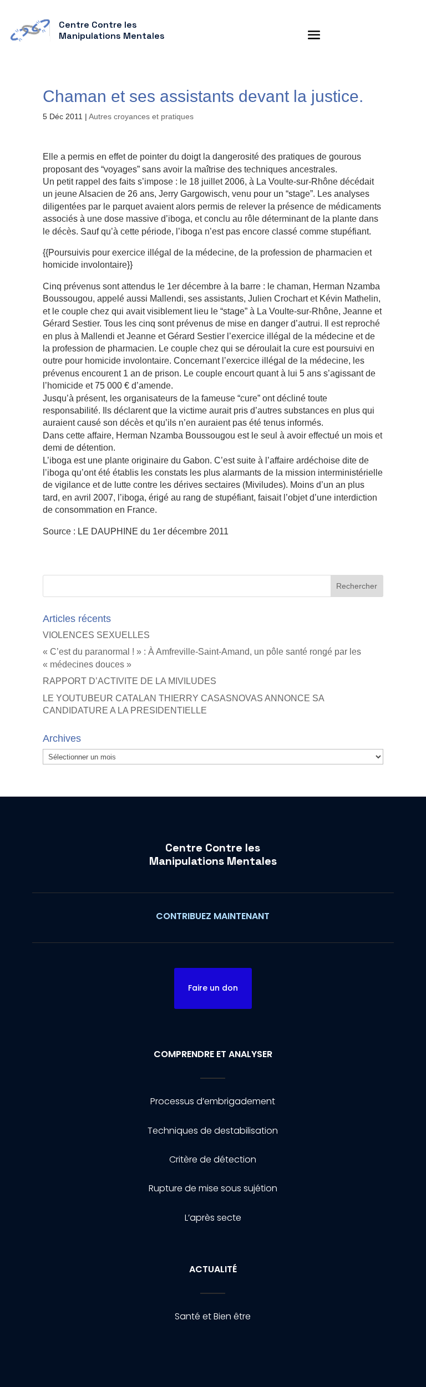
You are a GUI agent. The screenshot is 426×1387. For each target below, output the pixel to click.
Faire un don (213, 987)
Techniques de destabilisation (213, 1130)
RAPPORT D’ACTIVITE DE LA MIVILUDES (129, 681)
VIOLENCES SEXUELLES (96, 635)
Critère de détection (212, 1159)
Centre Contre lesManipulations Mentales (213, 854)
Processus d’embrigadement (212, 1101)
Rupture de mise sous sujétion (213, 1188)
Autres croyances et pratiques (141, 116)
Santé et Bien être (213, 1316)
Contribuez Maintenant (213, 916)
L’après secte (213, 1217)
